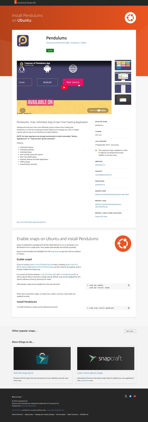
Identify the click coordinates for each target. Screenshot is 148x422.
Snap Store (54, 251)
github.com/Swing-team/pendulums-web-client (112, 194)
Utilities (83, 43)
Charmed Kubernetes (28, 406)
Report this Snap (101, 216)
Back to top (16, 397)
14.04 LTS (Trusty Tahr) (48, 274)
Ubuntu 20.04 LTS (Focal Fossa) (42, 267)
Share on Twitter (126, 396)
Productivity (75, 43)
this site (61, 410)
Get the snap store (23, 373)
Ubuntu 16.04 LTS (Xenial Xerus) (40, 264)
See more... (130, 331)
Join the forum (16, 410)
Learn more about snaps (90, 373)
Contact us (84, 414)
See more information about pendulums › (31, 222)
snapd (48, 410)
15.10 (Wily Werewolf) (68, 274)
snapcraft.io (85, 380)
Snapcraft (54, 410)
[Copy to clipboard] (128, 285)
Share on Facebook (130, 396)
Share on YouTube (135, 396)
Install (50, 50)
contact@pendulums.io (103, 175)
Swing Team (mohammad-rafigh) (58, 43)
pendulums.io (100, 165)
